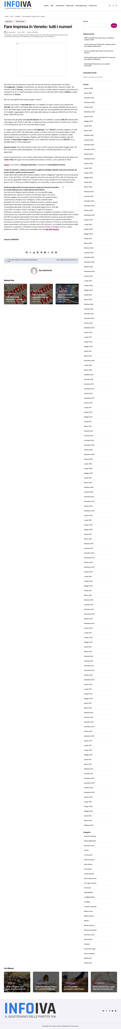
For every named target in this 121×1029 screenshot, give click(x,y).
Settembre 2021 (89, 328)
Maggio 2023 (88, 234)
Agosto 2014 (88, 572)
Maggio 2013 (88, 642)
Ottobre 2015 (88, 506)
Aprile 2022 (88, 295)
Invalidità (87, 902)
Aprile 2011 (87, 759)
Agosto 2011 (88, 741)
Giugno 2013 (88, 637)
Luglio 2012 (88, 689)
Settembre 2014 (89, 567)
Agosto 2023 (88, 220)
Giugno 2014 (88, 581)
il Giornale (87, 888)
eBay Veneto (9, 21)
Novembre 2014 (89, 558)
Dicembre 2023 (89, 201)
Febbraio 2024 (89, 191)
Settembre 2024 (89, 159)
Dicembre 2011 (89, 722)
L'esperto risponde (90, 906)
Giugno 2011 (88, 750)
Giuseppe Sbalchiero (53, 35)
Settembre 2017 (89, 398)
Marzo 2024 (88, 187)
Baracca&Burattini (90, 841)
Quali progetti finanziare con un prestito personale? (97, 65)
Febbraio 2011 (88, 769)
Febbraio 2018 (88, 374)
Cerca (85, 21)
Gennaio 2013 (88, 661)
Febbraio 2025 (89, 135)
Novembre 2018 (89, 360)
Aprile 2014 (88, 590)
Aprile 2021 (88, 351)
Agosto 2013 (88, 628)
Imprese (46, 5)
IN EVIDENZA (88, 892)
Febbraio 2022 (89, 304)
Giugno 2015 (88, 525)
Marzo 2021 (88, 356)
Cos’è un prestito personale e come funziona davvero (98, 52)
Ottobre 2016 (88, 450)
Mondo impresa (20, 21)
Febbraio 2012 (88, 712)
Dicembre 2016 (89, 440)
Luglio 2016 (88, 464)
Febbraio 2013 (88, 656)
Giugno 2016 (88, 468)
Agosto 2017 (88, 403)
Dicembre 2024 (89, 144)
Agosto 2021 (88, 332)
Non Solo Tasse (89, 935)
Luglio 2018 (88, 365)
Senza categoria (89, 953)
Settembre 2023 (89, 215)
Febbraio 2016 (88, 487)
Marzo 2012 (88, 708)
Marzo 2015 (88, 539)
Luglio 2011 (87, 745)
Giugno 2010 (88, 806)
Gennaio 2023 (88, 252)
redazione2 (47, 270)
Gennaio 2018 (88, 379)
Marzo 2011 (88, 764)
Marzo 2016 (88, 482)
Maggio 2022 (88, 290)
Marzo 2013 (88, 651)
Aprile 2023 (88, 238)
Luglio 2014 (88, 576)
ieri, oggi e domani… (90, 883)
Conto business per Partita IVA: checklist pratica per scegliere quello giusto (100, 45)
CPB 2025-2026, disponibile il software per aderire (15, 299)
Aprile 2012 (88, 703)
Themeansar (74, 1026)
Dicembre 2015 (89, 496)
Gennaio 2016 (88, 492)
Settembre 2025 (89, 112)
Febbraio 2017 (88, 431)
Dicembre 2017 (89, 384)
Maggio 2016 (88, 473)
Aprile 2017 (87, 421)
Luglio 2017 (88, 407)
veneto (52, 36)
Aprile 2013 (88, 647)
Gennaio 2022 (88, 309)
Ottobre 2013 (88, 619)
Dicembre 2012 (89, 665)
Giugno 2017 (88, 412)
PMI (52, 5)
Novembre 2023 (89, 206)
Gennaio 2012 (88, 717)
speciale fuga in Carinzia (42, 36)
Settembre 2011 (89, 736)
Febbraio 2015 (88, 543)
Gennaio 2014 (88, 604)
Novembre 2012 (89, 670)
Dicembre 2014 (89, 553)
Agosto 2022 (88, 276)
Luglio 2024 (88, 168)
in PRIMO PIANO (89, 897)
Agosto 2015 (88, 515)
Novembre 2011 (89, 726)
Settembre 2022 (89, 271)
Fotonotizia (87, 869)
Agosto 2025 (88, 116)
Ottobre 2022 (88, 267)
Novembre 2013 (89, 614)
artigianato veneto (11, 35)
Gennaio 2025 (88, 140)
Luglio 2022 (88, 281)
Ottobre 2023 (88, 210)
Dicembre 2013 (89, 609)
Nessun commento (32, 32)
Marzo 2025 (88, 130)
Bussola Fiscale (89, 845)
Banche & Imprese (90, 836)
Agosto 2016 (88, 459)
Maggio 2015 (88, 529)
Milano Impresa (89, 916)
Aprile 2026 (88, 93)
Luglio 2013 (88, 633)
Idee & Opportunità (81, 5)
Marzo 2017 (88, 426)
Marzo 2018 (88, 370)
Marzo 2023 (88, 243)
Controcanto (88, 855)
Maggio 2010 (88, 811)
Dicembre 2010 (89, 778)
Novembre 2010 (89, 783)
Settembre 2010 (89, 792)
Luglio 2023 (88, 224)
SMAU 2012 (88, 958)
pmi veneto (20, 36)
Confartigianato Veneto (23, 35)
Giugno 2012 (88, 694)
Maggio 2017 (88, 417)
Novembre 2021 (89, 318)
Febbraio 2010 (88, 825)
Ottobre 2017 (88, 393)
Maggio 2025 (88, 121)
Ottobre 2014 (88, 562)
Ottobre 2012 (88, 675)
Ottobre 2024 (88, 154)
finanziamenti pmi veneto (38, 35)
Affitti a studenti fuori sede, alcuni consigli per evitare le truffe (99, 39)
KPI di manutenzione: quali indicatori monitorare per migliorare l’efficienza (99, 58)
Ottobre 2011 (88, 731)
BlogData (66, 1026)
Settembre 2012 (89, 680)
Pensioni (87, 944)
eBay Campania (89, 859)
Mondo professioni (90, 930)
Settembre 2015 (89, 511)
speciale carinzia (29, 36)
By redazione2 (11, 32)
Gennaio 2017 (88, 435)
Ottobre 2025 (88, 107)
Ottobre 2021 (88, 323)
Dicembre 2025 (89, 98)
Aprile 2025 (88, 126)
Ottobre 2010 (88, 787)
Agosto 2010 (88, 797)
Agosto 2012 (88, 684)
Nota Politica (88, 939)
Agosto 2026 (88, 88)
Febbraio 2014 (88, 600)
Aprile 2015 (88, 534)
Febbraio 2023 (89, 248)
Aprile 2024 (88, 182)
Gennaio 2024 (88, 196)
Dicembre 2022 (89, 257)
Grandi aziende (89, 874)
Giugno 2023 (88, 229)
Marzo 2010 (88, 820)
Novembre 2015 (89, 501)
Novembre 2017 (89, 389)
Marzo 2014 (88, 595)
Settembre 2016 (89, 454)
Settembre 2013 (89, 623)
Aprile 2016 (88, 478)
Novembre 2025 (89, 102)
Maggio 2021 (88, 346)
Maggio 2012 (88, 698)
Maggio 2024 (88, 177)
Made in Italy (70, 5)
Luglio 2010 (88, 802)
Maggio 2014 (88, 586)
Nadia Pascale (11, 301)
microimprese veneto (10, 36)
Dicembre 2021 (89, 313)
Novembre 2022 (89, 262)
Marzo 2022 (88, 299)
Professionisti (60, 5)
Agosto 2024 (88, 163)
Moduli (86, 920)
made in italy (63, 35)
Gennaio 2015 (88, 548)
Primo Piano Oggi (89, 949)
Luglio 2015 (88, 520)
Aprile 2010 (88, 816)
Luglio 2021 (88, 337)
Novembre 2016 (89, 445)
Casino (86, 850)
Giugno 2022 (88, 285)
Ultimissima (88, 963)
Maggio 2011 (88, 755)
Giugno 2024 (88, 173)
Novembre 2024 (89, 149)
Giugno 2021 (88, 342)
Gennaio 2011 (88, 773)
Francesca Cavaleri (64, 299)
